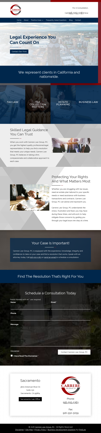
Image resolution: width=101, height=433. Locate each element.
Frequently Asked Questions (56, 20)
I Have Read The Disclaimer (26, 356)
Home (19, 20)
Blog (70, 20)
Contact (78, 20)
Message (14, 324)
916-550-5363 (76, 12)
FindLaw (82, 430)
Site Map (29, 430)
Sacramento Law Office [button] (30, 399)
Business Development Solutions (62, 430)
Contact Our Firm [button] (19, 51)
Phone (13, 313)
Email (54, 302)
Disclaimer (15, 351)
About (26, 20)
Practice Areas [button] (36, 20)
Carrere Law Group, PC (44, 427)
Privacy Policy (40, 430)
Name (13, 302)
